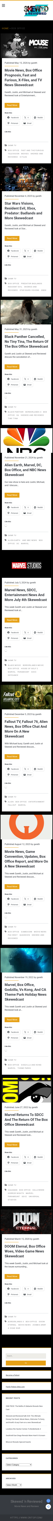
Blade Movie (14, 665)
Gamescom (26, 932)
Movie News (40, 932)
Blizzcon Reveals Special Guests (18, 1442)
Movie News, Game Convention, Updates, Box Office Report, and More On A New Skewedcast (26, 827)
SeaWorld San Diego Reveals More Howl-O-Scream (25, 1435)
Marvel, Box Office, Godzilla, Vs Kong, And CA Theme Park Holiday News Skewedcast (26, 960)
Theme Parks (24, 1068)
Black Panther (16, 412)
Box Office (13, 150)
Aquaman (12, 1190)
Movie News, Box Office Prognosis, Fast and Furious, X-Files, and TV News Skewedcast (26, 45)
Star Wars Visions (29, 290)
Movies (25, 154)
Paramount (23, 672)
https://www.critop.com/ (26, 1517)
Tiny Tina (13, 418)
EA (18, 415)
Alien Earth (14, 540)
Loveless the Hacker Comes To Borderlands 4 (23, 1429)
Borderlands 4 (33, 412)
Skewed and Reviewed (32, 415)
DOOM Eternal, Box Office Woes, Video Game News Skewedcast (26, 1221)
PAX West (13, 935)
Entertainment (37, 802)
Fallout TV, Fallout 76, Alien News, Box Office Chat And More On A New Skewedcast (26, 697)
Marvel (25, 544)
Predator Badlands (31, 284)
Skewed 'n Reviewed (26, 1501)
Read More (13, 106)
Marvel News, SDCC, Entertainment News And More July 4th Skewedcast (26, 565)
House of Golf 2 (29, 668)
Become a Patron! (12, 1375)
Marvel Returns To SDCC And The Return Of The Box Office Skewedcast (26, 1090)
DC (18, 544)
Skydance (13, 675)
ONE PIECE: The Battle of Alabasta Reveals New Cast (24, 1407)
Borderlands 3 (16, 1322)
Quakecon (25, 935)
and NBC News (29, 540)
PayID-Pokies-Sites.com (15, 1387)
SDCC (33, 672)
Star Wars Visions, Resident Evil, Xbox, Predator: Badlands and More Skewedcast (26, 179)
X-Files (23, 157)
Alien (11, 802)
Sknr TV (12, 145)
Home (5, 28)
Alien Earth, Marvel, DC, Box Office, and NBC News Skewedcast (26, 440)
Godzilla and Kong (31, 1065)
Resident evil (15, 287)
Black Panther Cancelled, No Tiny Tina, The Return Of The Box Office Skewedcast (26, 312)
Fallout (12, 805)
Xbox (43, 290)
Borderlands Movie (33, 665)
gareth (34, 63)
